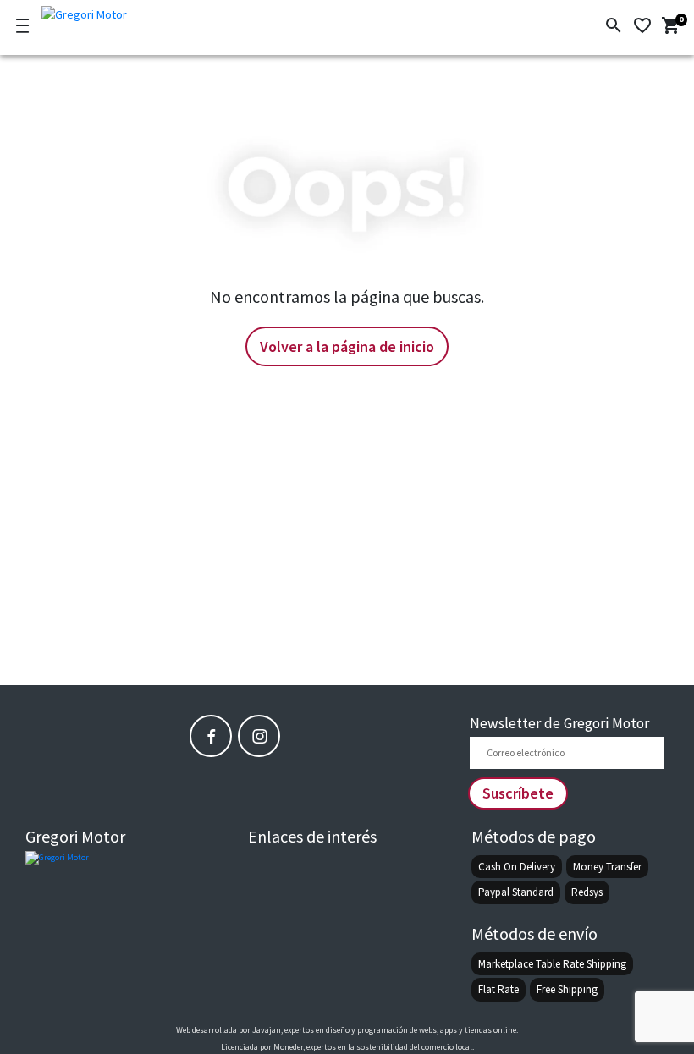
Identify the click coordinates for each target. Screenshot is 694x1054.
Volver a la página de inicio (347, 346)
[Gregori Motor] (130, 12)
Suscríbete (518, 793)
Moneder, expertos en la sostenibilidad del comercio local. (373, 1046)
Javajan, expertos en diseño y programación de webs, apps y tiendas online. (385, 1029)
